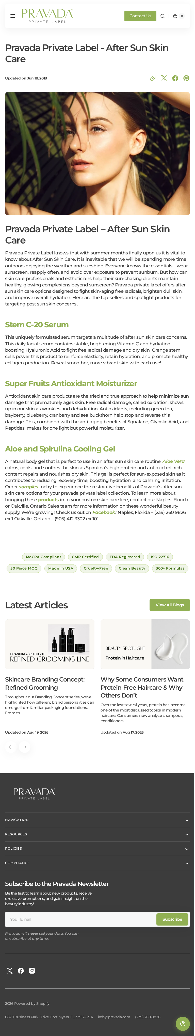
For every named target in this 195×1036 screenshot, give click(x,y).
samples (28, 490)
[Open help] (179, 1024)
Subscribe (168, 934)
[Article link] (49, 692)
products (48, 503)
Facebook (119, 516)
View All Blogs (166, 620)
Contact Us (137, 15)
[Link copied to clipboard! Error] (149, 78)
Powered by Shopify (32, 1019)
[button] (12, 16)
